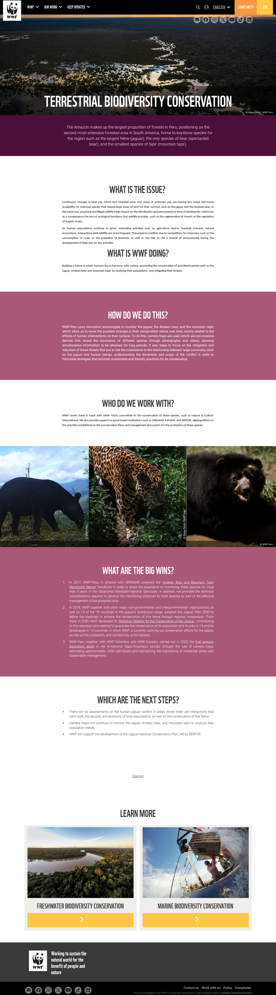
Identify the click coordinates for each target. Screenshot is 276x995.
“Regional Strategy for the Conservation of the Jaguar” (156, 621)
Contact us (191, 988)
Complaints (243, 988)
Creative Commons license (236, 992)
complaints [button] (245, 7)
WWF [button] (31, 7)
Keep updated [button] (76, 7)
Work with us (211, 988)
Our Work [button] (51, 7)
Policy (227, 988)
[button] (221, 7)
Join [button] (265, 7)
